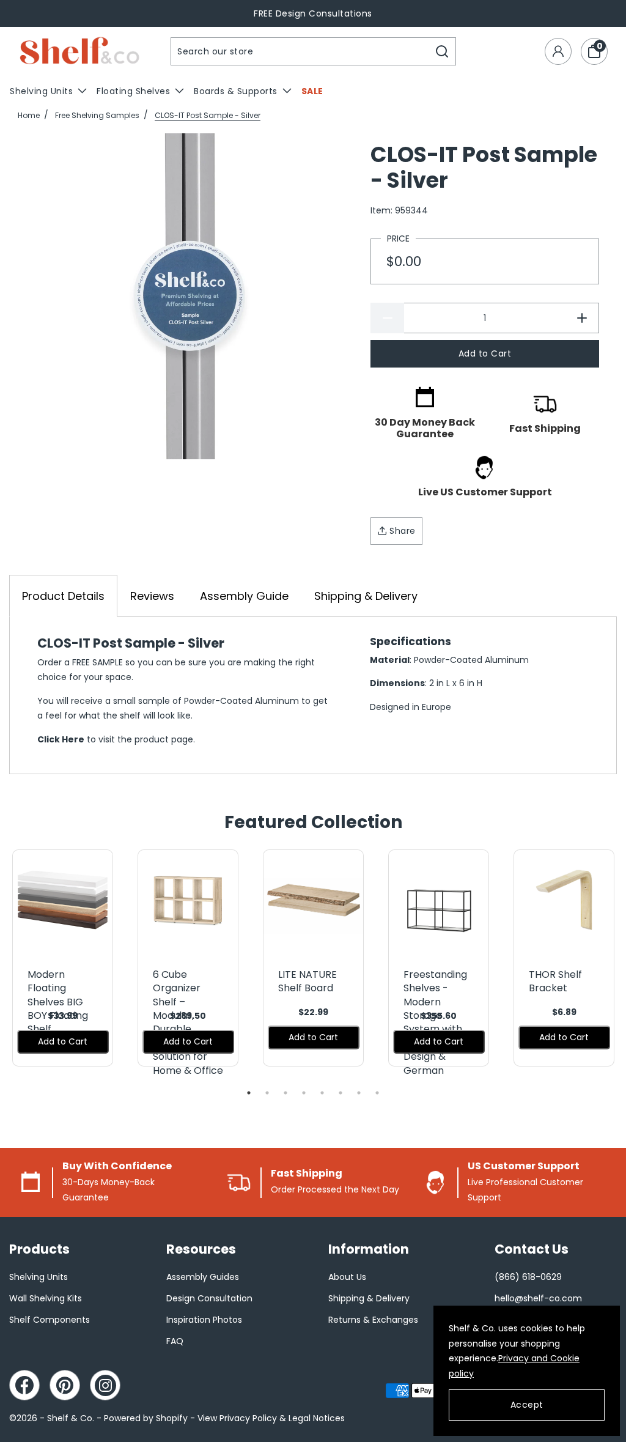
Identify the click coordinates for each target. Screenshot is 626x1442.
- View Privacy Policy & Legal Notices (267, 1418)
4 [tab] (304, 1093)
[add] (582, 318)
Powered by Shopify (146, 1418)
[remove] (387, 318)
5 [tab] (322, 1093)
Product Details (63, 596)
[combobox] (300, 51)
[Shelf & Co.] (79, 51)
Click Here (60, 739)
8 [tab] (377, 1093)
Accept (526, 1405)
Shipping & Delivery (366, 596)
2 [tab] (267, 1093)
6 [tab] (340, 1093)
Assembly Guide (244, 596)
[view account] (558, 51)
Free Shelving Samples (97, 115)
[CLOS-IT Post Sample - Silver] (190, 296)
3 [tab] (285, 1093)
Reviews (152, 596)
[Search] (442, 51)
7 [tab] (359, 1093)
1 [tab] (249, 1093)
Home (29, 115)
